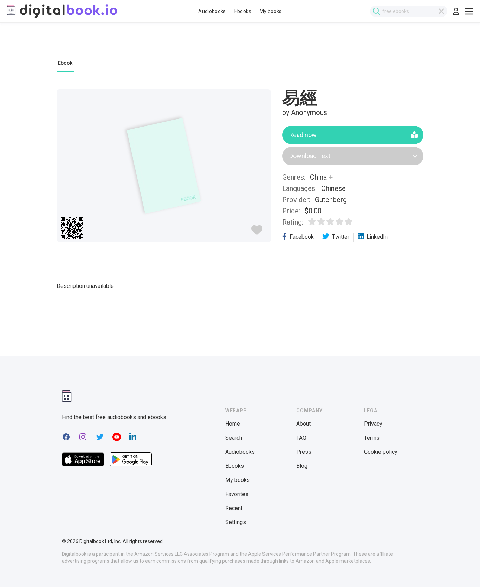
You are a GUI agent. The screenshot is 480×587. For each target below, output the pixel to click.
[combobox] (408, 11)
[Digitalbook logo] (61, 11)
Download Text (309, 156)
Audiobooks (212, 11)
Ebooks (242, 11)
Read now (303, 134)
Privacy (373, 423)
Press (303, 452)
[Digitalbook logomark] (67, 396)
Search (233, 437)
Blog (301, 466)
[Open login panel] (456, 11)
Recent (233, 508)
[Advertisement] (240, 44)
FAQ (301, 437)
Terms (372, 437)
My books (271, 11)
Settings (235, 522)
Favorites (236, 494)
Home (232, 423)
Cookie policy (380, 452)
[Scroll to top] (462, 569)
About (303, 423)
